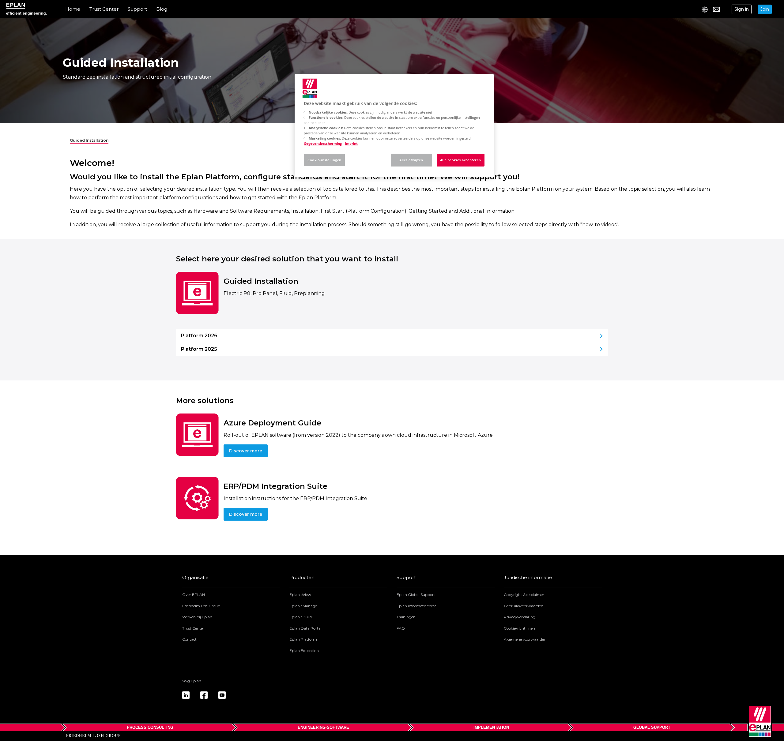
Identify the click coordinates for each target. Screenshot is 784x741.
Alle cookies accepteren (460, 160)
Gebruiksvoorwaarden (523, 606)
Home (72, 9)
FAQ (401, 628)
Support (137, 9)
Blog (161, 9)
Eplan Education (304, 650)
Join (764, 9)
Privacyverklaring (519, 617)
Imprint (351, 143)
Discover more (245, 451)
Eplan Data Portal (305, 628)
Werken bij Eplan (197, 617)
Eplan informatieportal (417, 606)
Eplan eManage (303, 606)
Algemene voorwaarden (525, 639)
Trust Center (104, 9)
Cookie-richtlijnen (519, 628)
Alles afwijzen (411, 160)
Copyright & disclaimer (524, 594)
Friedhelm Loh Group (201, 606)
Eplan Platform (303, 639)
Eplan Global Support (416, 594)
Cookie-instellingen (324, 160)
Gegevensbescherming (323, 143)
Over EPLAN (193, 594)
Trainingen (406, 617)
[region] (394, 125)
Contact (189, 639)
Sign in (741, 9)
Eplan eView (300, 594)
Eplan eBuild (300, 617)
